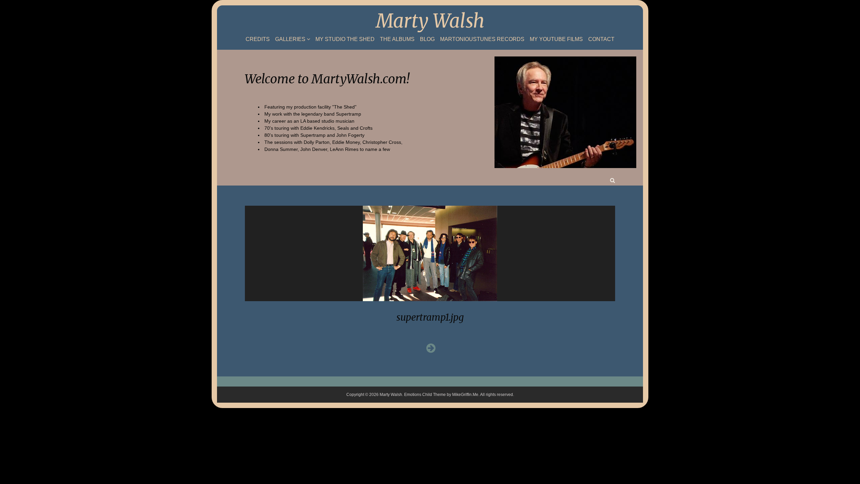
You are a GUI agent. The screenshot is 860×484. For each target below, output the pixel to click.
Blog (427, 39)
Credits (258, 39)
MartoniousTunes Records (482, 39)
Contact (601, 39)
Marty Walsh (430, 21)
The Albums (397, 39)
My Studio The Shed (345, 39)
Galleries (290, 39)
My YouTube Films (556, 39)
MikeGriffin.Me (465, 394)
